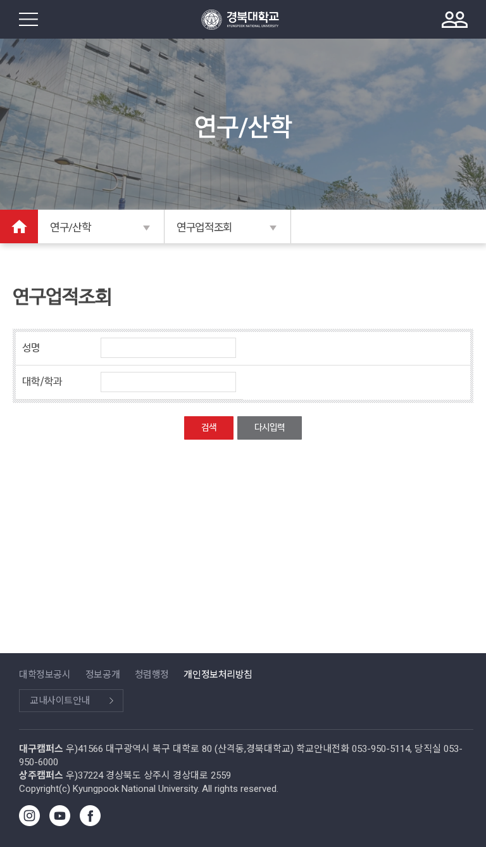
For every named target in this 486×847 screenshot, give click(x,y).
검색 (208, 428)
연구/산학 (70, 227)
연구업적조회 (204, 227)
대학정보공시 (44, 674)
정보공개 (102, 674)
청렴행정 (152, 674)
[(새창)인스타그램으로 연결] (29, 823)
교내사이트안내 (60, 700)
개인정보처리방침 (218, 674)
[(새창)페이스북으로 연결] (90, 823)
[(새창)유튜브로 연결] (59, 823)
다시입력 (269, 428)
